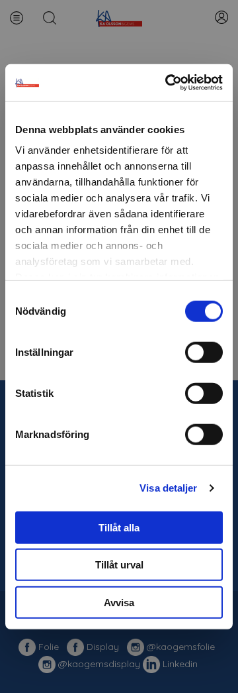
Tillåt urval (119, 564)
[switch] (204, 351)
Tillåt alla (119, 527)
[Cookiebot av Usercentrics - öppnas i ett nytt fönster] (168, 82)
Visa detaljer (168, 488)
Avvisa (119, 602)
